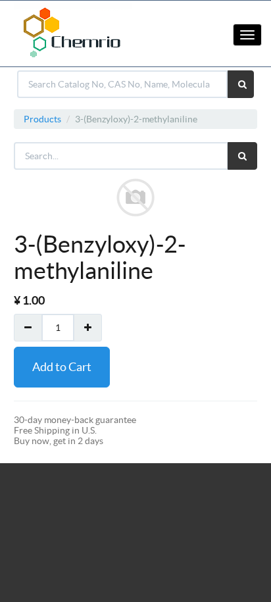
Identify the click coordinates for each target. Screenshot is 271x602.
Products (42, 119)
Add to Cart (61, 367)
